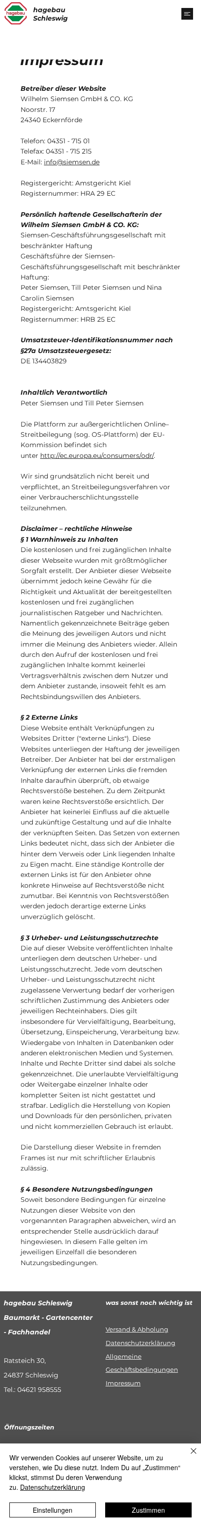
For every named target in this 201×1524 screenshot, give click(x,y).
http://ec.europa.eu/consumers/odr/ (97, 455)
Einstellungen (52, 1510)
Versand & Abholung (137, 1329)
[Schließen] (188, 1456)
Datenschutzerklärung (140, 1343)
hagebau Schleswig (50, 14)
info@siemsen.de (72, 162)
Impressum (123, 1383)
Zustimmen (148, 1510)
